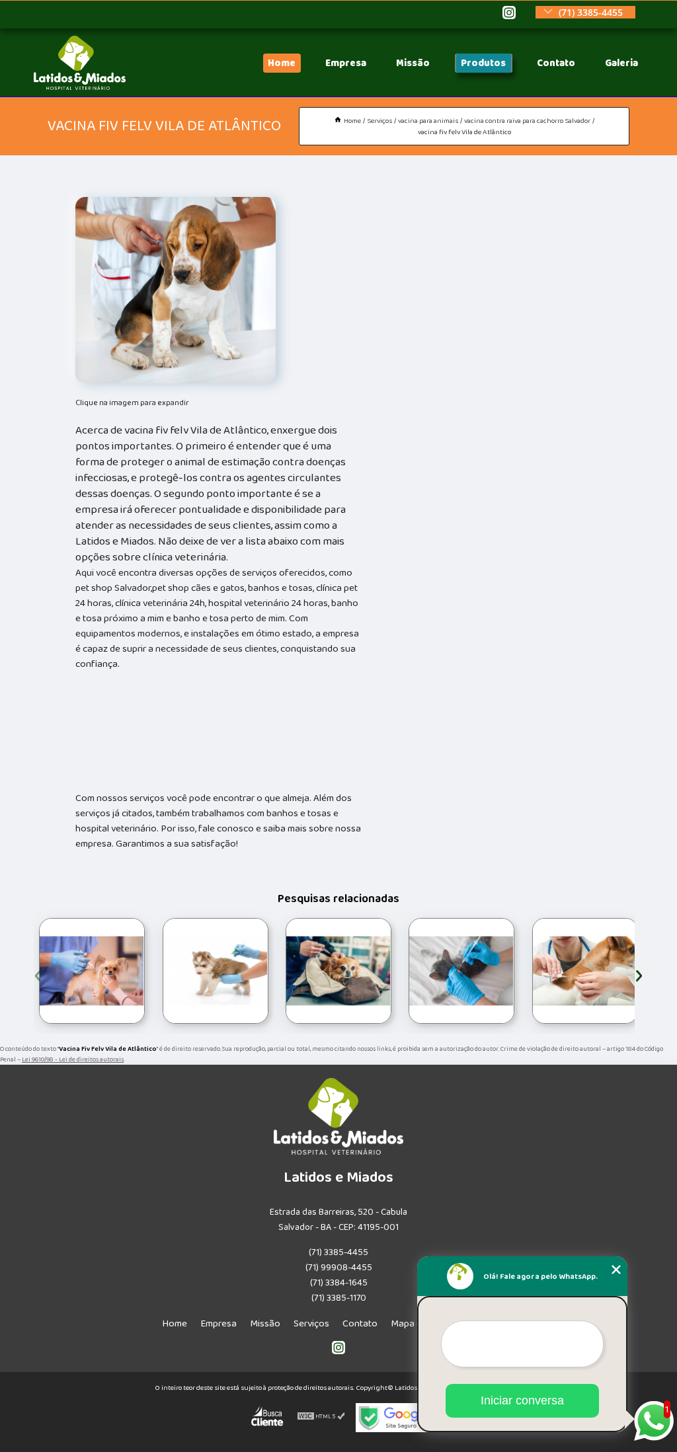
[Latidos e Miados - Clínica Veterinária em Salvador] (80, 87)
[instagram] (509, 13)
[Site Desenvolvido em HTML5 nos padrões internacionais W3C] (321, 1418)
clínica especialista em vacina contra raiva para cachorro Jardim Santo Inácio (283, 970)
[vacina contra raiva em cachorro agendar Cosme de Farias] (461, 971)
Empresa (345, 63)
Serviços (311, 1323)
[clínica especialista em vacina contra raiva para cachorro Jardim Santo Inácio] (338, 971)
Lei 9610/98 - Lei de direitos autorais (73, 1059)
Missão (413, 63)
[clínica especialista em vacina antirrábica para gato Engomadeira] (215, 971)
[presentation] (38, 973)
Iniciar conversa (522, 1400)
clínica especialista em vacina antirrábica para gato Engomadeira (157, 970)
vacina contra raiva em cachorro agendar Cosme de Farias (405, 970)
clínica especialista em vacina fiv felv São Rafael (527, 970)
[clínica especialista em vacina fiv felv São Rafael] (585, 971)
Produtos (483, 63)
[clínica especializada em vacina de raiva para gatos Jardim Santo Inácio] (92, 971)
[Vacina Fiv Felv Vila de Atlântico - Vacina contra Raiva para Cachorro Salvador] (175, 290)
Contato (556, 63)
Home (282, 63)
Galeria (621, 63)
